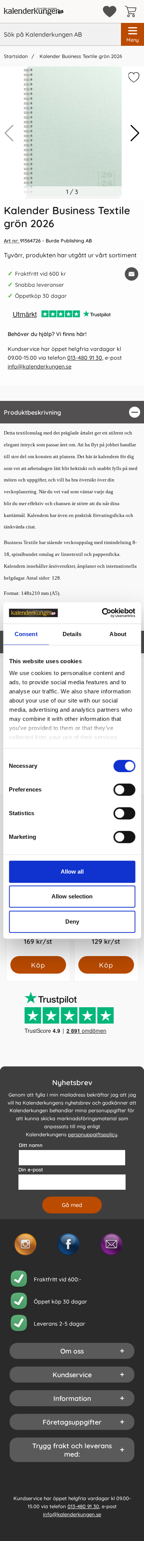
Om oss (72, 1351)
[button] (135, 133)
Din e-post (30, 1169)
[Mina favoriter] (109, 11)
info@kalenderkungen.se (39, 366)
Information (72, 1398)
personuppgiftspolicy (92, 1134)
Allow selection (72, 896)
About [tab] (117, 634)
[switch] (124, 789)
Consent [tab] (26, 634)
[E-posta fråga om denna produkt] (131, 274)
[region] (72, 412)
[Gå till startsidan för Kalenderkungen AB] (33, 11)
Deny (72, 921)
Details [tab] (72, 634)
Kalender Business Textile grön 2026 (80, 56)
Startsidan (16, 56)
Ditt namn (31, 1145)
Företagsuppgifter (72, 1422)
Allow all (72, 871)
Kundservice (72, 1374)
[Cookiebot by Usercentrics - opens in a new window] (102, 613)
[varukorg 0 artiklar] (132, 11)
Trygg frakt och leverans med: (72, 1449)
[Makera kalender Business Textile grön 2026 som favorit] (133, 78)
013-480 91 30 (84, 357)
